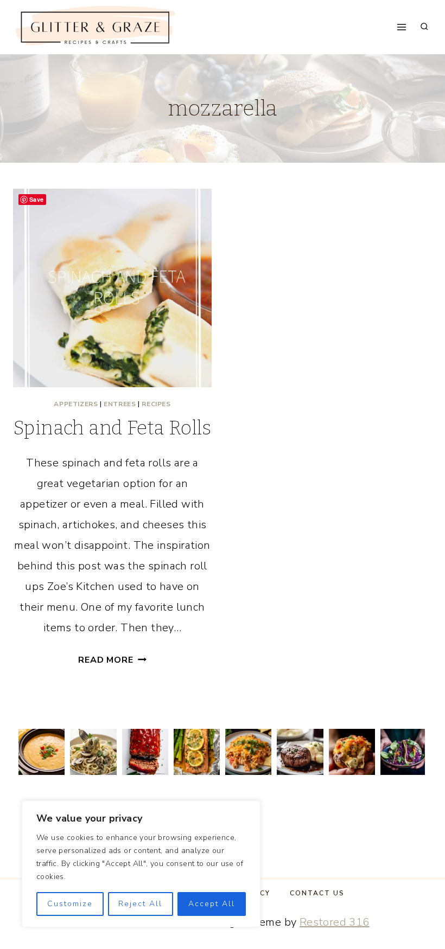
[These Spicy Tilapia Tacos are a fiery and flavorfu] (403, 752)
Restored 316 (335, 922)
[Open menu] (402, 26)
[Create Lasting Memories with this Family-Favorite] (145, 752)
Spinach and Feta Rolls (112, 427)
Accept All (211, 904)
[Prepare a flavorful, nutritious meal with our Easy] (197, 752)
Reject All (140, 904)
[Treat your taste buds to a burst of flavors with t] (352, 752)
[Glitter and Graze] (94, 27)
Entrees (120, 404)
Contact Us (317, 893)
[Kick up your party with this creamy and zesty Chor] (41, 752)
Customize (70, 904)
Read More (112, 660)
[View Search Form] (424, 27)
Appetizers (76, 404)
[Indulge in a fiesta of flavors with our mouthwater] (248, 752)
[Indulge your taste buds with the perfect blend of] (300, 752)
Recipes (156, 404)
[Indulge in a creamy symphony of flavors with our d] (93, 752)
